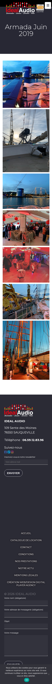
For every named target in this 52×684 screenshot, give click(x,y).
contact (26, 547)
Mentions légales (26, 575)
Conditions (26, 554)
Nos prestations (26, 561)
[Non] (48, 674)
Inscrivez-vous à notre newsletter (19, 457)
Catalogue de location (26, 540)
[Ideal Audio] (26, 13)
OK (26, 680)
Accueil (26, 533)
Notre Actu (26, 568)
